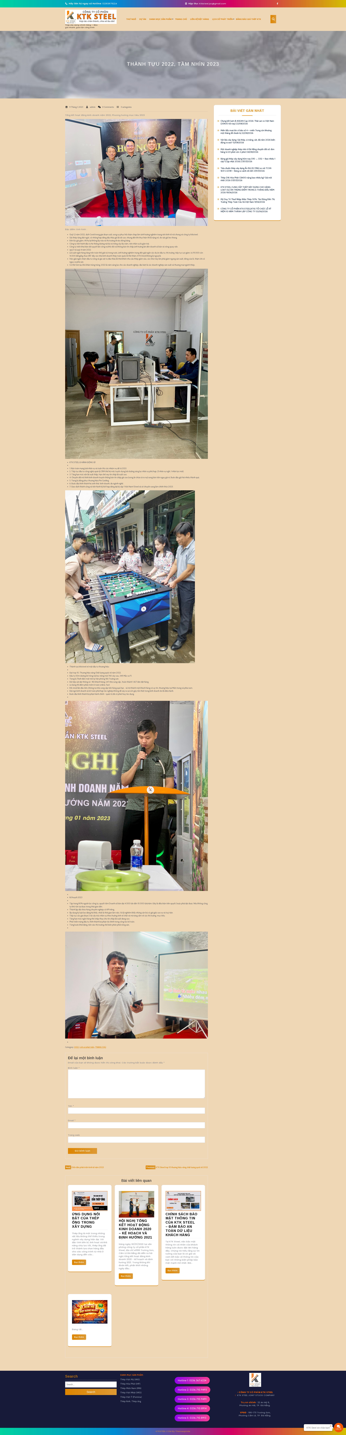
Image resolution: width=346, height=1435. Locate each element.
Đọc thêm (79, 1262)
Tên (71, 1106)
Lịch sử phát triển (222, 19)
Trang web (74, 1135)
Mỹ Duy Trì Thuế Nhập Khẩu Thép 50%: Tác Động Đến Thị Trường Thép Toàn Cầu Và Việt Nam (248, 200)
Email (72, 1120)
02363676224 (109, 3)
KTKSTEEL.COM (164, 1431)
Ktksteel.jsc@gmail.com (212, 3)
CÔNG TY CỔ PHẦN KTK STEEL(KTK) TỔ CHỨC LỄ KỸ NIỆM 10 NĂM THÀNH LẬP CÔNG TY (246, 210)
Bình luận (74, 1067)
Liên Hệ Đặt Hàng (199, 19)
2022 (76, 1047)
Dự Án (142, 19)
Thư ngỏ (131, 19)
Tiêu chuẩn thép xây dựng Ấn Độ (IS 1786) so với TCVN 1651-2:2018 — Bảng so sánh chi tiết (246, 169)
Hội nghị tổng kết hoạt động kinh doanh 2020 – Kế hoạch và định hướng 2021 (135, 1229)
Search (91, 1391)
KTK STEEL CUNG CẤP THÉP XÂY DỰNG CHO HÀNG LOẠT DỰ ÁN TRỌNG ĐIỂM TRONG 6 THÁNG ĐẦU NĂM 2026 (247, 190)
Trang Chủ (181, 19)
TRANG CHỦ (100, 1047)
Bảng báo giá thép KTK (248, 19)
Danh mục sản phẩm (160, 19)
